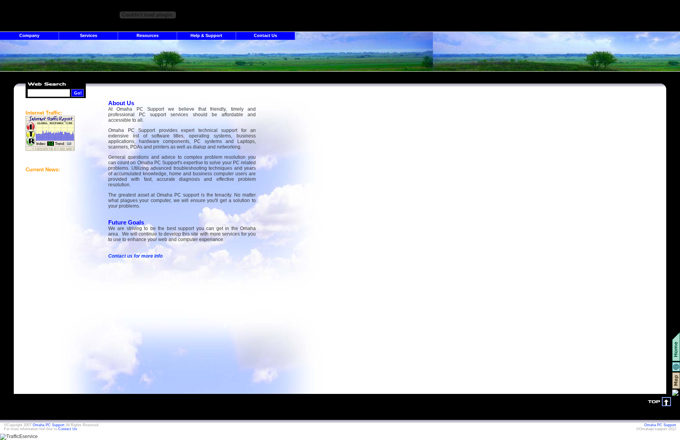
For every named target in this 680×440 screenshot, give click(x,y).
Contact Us (265, 35)
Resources (148, 35)
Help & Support (206, 35)
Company (29, 35)
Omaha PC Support (49, 425)
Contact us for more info (135, 256)
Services (88, 35)
